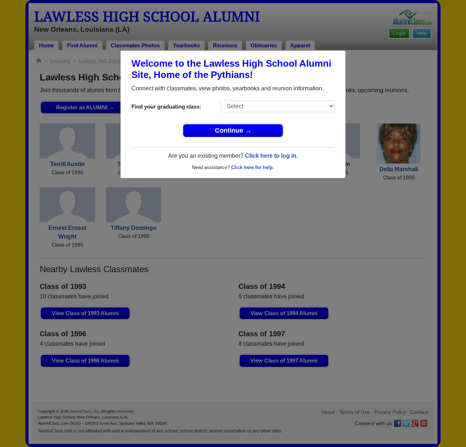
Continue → (233, 130)
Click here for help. (252, 167)
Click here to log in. (271, 156)
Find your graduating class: (166, 106)
